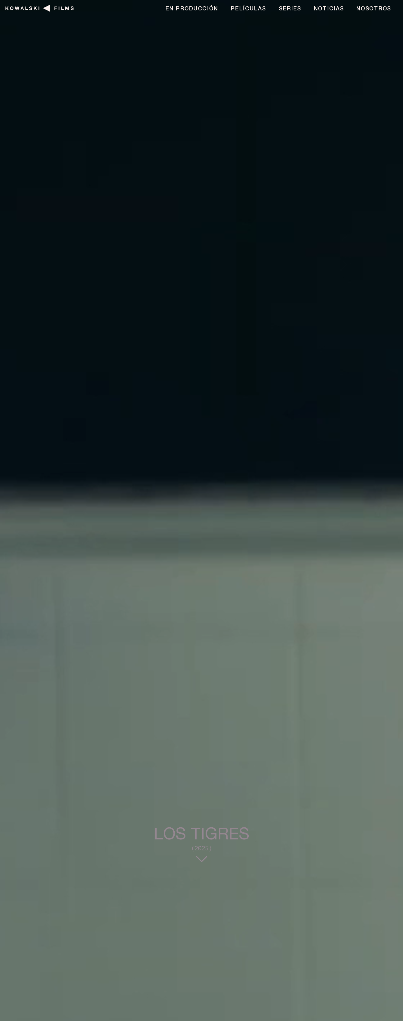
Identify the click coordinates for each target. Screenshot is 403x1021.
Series (290, 9)
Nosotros (373, 9)
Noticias (329, 9)
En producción (191, 9)
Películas (248, 9)
